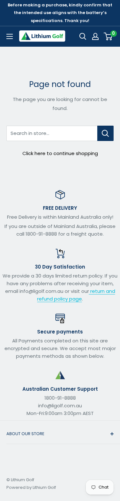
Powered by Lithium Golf (31, 487)
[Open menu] (9, 36)
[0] (108, 36)
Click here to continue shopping (60, 153)
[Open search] (82, 36)
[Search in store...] (105, 133)
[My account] (95, 36)
